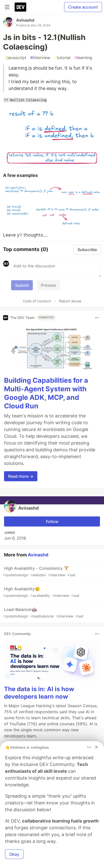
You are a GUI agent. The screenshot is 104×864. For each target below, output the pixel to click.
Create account (83, 7)
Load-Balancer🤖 (43, 612)
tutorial (62, 57)
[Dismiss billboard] (96, 747)
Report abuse (70, 301)
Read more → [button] (20, 476)
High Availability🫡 (41, 592)
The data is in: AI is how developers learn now (39, 692)
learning (83, 57)
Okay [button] (14, 854)
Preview (48, 285)
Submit (22, 285)
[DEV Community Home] (20, 7)
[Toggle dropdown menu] (97, 318)
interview (40, 57)
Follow (52, 521)
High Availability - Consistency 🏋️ (39, 571)
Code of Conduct (37, 301)
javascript (15, 57)
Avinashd (25, 20)
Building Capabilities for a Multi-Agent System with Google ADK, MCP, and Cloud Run (46, 393)
